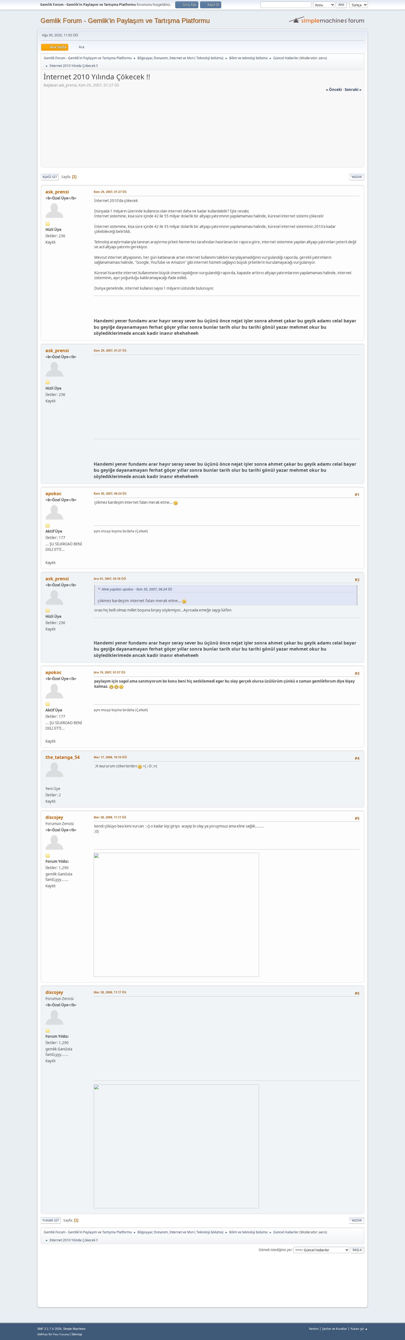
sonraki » (353, 89)
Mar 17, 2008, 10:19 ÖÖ (110, 757)
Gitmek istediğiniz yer (275, 1249)
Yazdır (357, 177)
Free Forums (61, 1334)
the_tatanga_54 (62, 757)
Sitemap (76, 1334)
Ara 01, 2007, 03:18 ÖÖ (110, 578)
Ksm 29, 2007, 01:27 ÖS (110, 192)
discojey (54, 817)
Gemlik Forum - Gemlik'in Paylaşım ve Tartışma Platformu (125, 20)
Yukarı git (50, 1220)
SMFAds (42, 1334)
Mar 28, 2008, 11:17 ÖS (110, 817)
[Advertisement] (202, 130)
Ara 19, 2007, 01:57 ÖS (109, 672)
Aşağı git (49, 177)
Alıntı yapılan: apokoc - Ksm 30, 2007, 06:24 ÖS (137, 589)
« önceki (334, 89)
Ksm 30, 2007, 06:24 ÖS (110, 493)
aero (322, 58)
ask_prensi (57, 192)
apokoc (53, 493)
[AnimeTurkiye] (47, 555)
